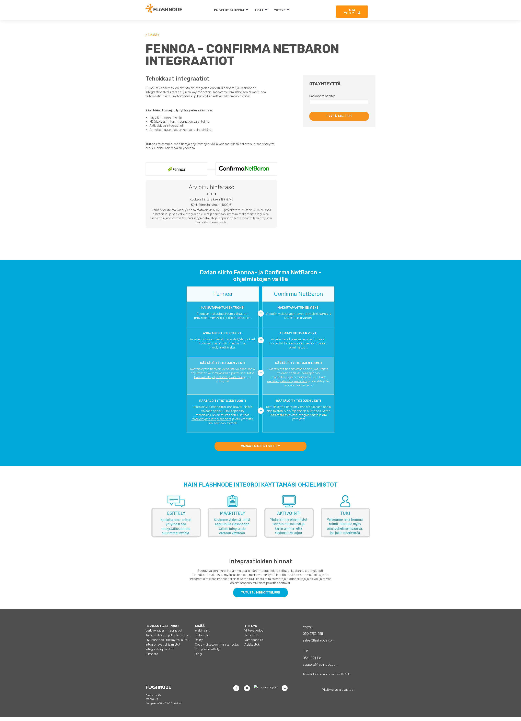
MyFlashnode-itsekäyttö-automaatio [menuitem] (168, 640)
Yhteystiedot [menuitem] (253, 630)
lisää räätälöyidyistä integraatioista (218, 377)
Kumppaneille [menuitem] (253, 640)
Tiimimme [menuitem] (251, 635)
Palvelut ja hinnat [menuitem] (229, 10)
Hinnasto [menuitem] (152, 654)
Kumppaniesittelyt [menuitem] (208, 649)
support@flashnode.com (320, 665)
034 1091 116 (312, 658)
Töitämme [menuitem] (202, 635)
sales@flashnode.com (318, 640)
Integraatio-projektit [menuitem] (160, 649)
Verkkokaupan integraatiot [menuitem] (164, 630)
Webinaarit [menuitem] (202, 630)
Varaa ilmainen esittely (260, 446)
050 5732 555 (313, 634)
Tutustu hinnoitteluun (260, 592)
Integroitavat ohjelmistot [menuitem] (163, 644)
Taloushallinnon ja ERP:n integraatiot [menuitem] (168, 635)
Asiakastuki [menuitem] (252, 644)
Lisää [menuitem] (259, 10)
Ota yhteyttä (352, 11)
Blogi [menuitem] (198, 654)
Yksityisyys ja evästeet (338, 690)
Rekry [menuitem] (199, 640)
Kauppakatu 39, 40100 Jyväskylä (164, 703)
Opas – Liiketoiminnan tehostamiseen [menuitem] (217, 644)
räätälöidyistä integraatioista (287, 381)
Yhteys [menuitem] (279, 10)
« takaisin (152, 34)
